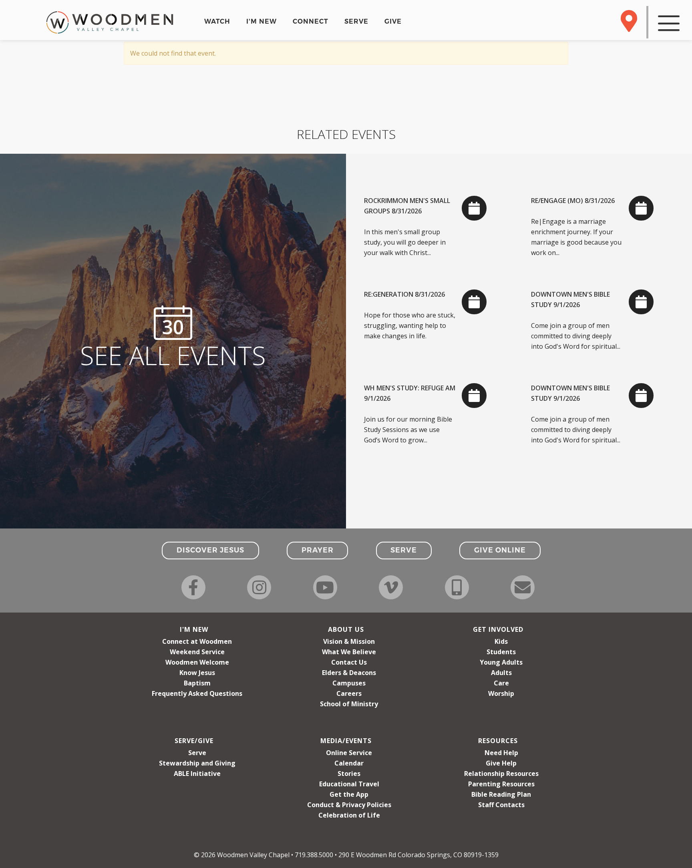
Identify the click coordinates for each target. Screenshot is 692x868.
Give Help (501, 763)
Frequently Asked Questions (197, 693)
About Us (346, 629)
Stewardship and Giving (197, 763)
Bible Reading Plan (501, 794)
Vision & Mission (349, 641)
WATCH (217, 21)
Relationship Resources (501, 773)
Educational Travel (349, 784)
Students (501, 651)
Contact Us (349, 662)
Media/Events (346, 740)
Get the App (349, 794)
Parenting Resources (501, 784)
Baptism (197, 683)
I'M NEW (261, 21)
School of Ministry (349, 703)
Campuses (349, 683)
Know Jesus (197, 672)
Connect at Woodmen (197, 641)
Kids (501, 641)
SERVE (356, 21)
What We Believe (349, 651)
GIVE (393, 21)
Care (501, 683)
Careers (349, 693)
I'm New (194, 629)
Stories (349, 773)
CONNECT (310, 21)
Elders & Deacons (349, 672)
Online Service (349, 752)
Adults (501, 672)
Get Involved (498, 629)
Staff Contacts (501, 804)
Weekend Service (197, 651)
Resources (498, 740)
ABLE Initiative (197, 773)
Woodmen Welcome (197, 662)
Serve (197, 752)
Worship (501, 693)
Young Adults (501, 662)
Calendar (349, 763)
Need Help (501, 752)
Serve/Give (194, 740)
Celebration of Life (349, 815)
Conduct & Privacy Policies (349, 804)
